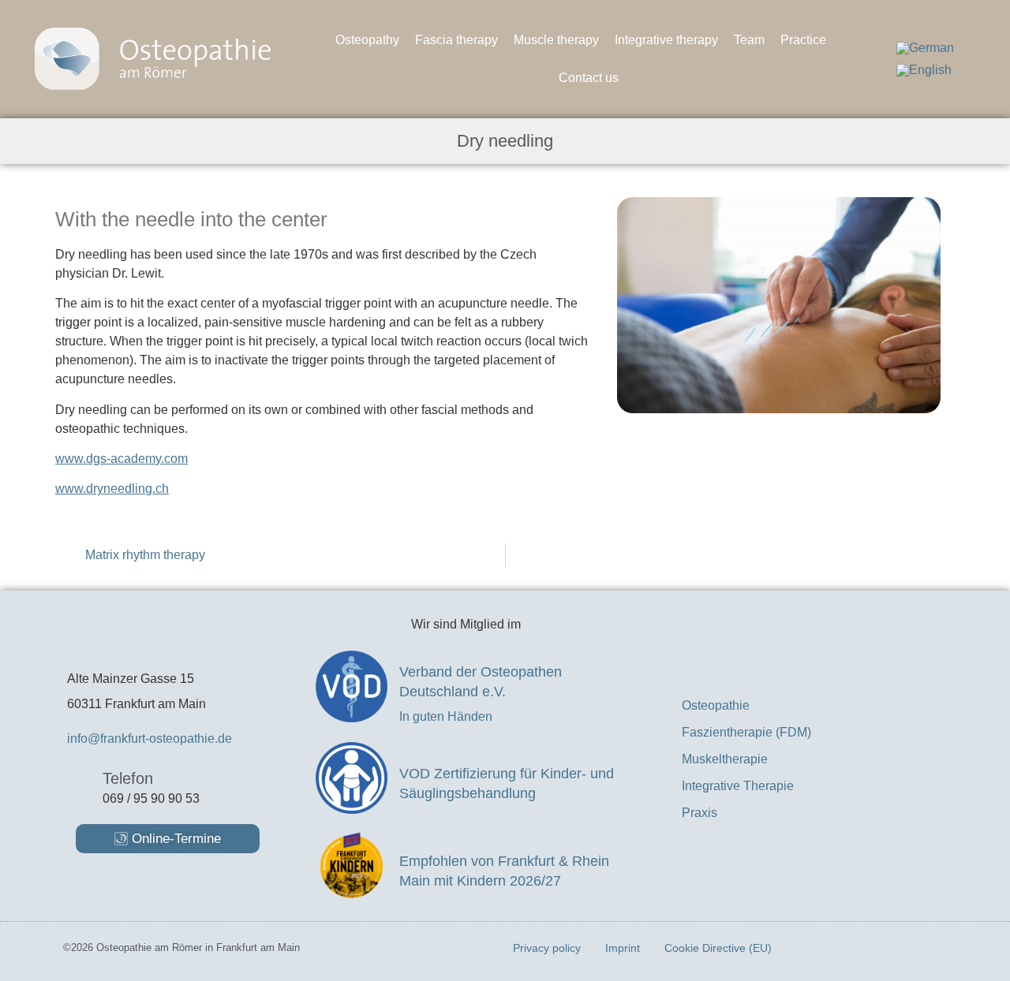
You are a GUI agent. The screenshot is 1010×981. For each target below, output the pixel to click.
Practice (803, 40)
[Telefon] (79, 784)
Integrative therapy (666, 40)
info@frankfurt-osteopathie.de (149, 738)
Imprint (622, 948)
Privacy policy (547, 948)
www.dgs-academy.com (121, 458)
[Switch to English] (924, 70)
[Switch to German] (925, 48)
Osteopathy (367, 40)
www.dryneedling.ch (112, 488)
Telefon (128, 778)
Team (749, 40)
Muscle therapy (556, 40)
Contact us (589, 77)
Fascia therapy (456, 40)
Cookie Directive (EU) (718, 948)
